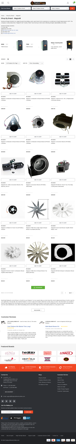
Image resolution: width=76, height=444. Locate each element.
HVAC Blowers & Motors (45, 382)
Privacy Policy (61, 382)
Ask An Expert (9, 391)
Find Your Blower (5, 8)
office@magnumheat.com (9, 33)
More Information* (12, 368)
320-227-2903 (14, 30)
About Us (59, 377)
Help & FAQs (60, 380)
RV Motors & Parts (43, 384)
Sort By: (25, 63)
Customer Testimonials (63, 391)
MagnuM (18, 15)
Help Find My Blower (21, 435)
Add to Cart (13, 93)
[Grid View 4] (73, 59)
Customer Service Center (44, 435)
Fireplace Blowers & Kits (45, 380)
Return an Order (61, 386)
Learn (61, 435)
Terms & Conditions (62, 384)
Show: (2, 63)
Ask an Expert (10, 435)
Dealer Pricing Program (63, 389)
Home (2, 15)
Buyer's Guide (31, 435)
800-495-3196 (6, 30)
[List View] (67, 59)
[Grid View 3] (70, 59)
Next (70, 292)
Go (72, 8)
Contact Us (55, 435)
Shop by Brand (10, 15)
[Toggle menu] (2, 3)
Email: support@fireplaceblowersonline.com (14, 396)
